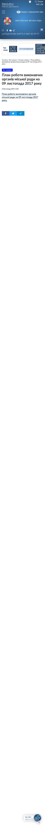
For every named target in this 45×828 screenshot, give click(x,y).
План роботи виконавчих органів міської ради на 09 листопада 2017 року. (20, 97)
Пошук (40, 2)
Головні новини (23, 60)
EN (42, 4)
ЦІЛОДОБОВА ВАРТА (20, 33)
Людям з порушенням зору (31, 12)
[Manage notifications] (39, 822)
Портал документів (10, 7)
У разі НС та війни (13, 49)
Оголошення (26, 49)
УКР (37, 4)
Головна (5, 60)
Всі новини (13, 60)
